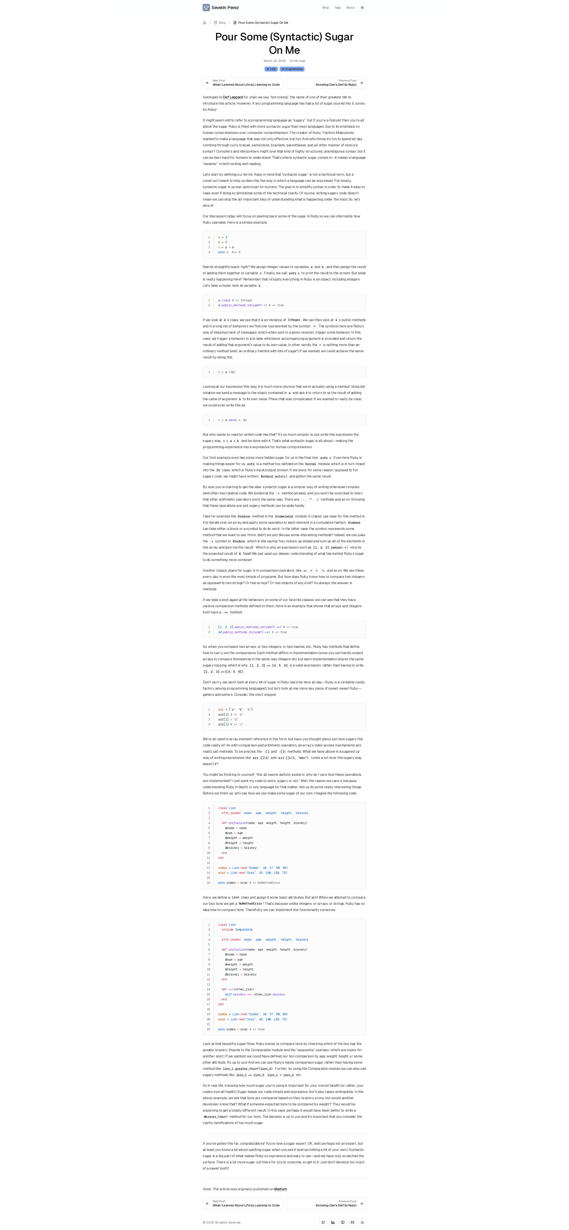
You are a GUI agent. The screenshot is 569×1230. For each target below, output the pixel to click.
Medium (280, 1189)
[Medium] (343, 1222)
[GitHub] (323, 1222)
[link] (260, 22)
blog (326, 7)
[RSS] (362, 1222)
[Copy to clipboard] (360, 236)
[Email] (353, 1222)
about (350, 7)
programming (294, 69)
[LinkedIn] (333, 1222)
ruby (273, 69)
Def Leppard (233, 97)
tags (337, 7)
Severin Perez (225, 7)
